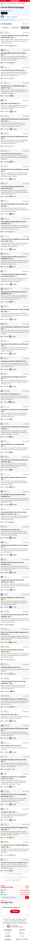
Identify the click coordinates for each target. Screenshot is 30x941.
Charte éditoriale (19, 919)
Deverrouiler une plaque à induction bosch (13, 477)
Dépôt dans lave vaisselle (8, 103)
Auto (3, 892)
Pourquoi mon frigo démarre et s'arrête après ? (15, 344)
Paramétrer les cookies (17, 922)
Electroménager (21, 3)
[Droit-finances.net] (22, 933)
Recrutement (22, 920)
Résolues (26, 27)
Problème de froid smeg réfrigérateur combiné (15, 169)
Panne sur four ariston (7, 714)
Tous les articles (12, 920)
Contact (6, 920)
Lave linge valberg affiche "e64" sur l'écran (13, 53)
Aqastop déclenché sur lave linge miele (12, 444)
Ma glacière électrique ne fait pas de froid (13, 759)
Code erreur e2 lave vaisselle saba (11, 70)
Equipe (13, 919)
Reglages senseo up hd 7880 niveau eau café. (14, 136)
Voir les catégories (4, 19)
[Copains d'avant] (8, 936)
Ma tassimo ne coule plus (8, 394)
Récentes (6, 27)
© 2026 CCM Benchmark (22, 923)
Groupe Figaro (13, 923)
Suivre (5, 13)
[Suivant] (28, 877)
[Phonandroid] (22, 939)
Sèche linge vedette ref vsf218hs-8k (12, 361)
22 (21, 877)
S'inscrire (15, 911)
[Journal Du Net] (8, 933)
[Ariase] (8, 939)
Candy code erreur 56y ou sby (9, 154)
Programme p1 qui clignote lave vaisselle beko (15, 409)
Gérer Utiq (25, 922)
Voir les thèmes (12, 19)
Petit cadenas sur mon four (9, 745)
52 (24, 877)
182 (13, 880)
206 (19, 880)
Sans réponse (15, 27)
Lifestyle (4, 890)
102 (7, 880)
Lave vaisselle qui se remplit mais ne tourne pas (15, 327)
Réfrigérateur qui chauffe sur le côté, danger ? (15, 545)
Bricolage (4, 894)
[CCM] (22, 930)
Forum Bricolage (12, 3)
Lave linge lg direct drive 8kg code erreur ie (13, 377)
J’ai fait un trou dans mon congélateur (12, 862)
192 (16, 880)
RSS (18, 920)
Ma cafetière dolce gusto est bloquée (12, 699)
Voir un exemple (24, 890)
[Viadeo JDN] (22, 936)
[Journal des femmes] (8, 930)
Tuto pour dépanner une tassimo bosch (12, 597)
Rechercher (25, 23)
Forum (5, 3)
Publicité (25, 919)
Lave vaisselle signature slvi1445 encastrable (14, 728)
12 (18, 877)
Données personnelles (7, 922)
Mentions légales (6, 923)
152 (10, 880)
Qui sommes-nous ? (7, 919)
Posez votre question (11, 17)
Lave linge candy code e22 (9, 667)
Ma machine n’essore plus (8, 529)
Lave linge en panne (6, 812)
